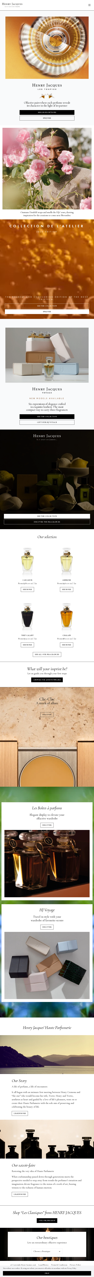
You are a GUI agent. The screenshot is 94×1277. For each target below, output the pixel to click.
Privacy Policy (71, 1268)
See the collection (47, 306)
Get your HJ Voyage (47, 422)
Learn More (20, 1113)
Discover (47, 715)
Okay (47, 1273)
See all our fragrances (47, 654)
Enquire (47, 118)
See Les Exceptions (47, 112)
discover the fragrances (47, 522)
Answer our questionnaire (47, 680)
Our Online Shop (47, 1221)
